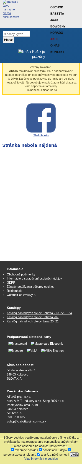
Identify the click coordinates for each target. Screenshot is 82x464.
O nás (55, 45)
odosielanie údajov (54, 450)
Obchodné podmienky (21, 274)
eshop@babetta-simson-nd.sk (26, 421)
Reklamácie (14, 290)
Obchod (56, 7)
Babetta (57, 13)
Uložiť (74, 454)
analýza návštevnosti (54, 454)
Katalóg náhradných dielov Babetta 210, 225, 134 (39, 313)
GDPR (11, 282)
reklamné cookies (26, 450)
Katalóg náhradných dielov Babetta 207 (33, 317)
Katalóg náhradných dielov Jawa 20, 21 (33, 321)
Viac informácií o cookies (41, 458)
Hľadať (8, 40)
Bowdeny (58, 26)
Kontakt (57, 52)
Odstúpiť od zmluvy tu (21, 295)
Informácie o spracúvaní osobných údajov (34, 278)
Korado (56, 32)
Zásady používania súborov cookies (30, 286)
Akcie (54, 39)
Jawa (54, 20)
